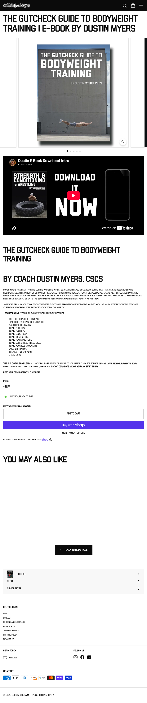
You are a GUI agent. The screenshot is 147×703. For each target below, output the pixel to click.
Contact (7, 618)
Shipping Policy (10, 635)
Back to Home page (76, 550)
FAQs (5, 614)
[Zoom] (123, 141)
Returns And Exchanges (14, 622)
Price (6, 381)
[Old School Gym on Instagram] (76, 657)
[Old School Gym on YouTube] (89, 657)
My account (8, 639)
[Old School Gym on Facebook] (82, 657)
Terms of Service (11, 631)
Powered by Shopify (43, 695)
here (37, 372)
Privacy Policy (10, 626)
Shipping (6, 406)
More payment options (73, 433)
